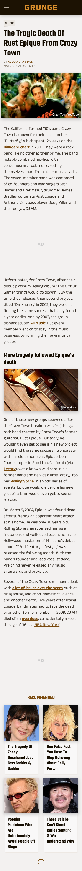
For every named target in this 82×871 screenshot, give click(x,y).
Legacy (10, 468)
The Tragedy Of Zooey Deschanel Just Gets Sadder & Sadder (20, 757)
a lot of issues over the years (37, 587)
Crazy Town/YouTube (65, 114)
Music (9, 23)
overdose (30, 618)
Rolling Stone (22, 481)
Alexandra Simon (20, 61)
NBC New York (46, 624)
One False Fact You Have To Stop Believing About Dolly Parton (58, 757)
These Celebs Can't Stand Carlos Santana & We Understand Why (60, 830)
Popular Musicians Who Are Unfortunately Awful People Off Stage (21, 833)
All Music (38, 323)
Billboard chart (17, 147)
